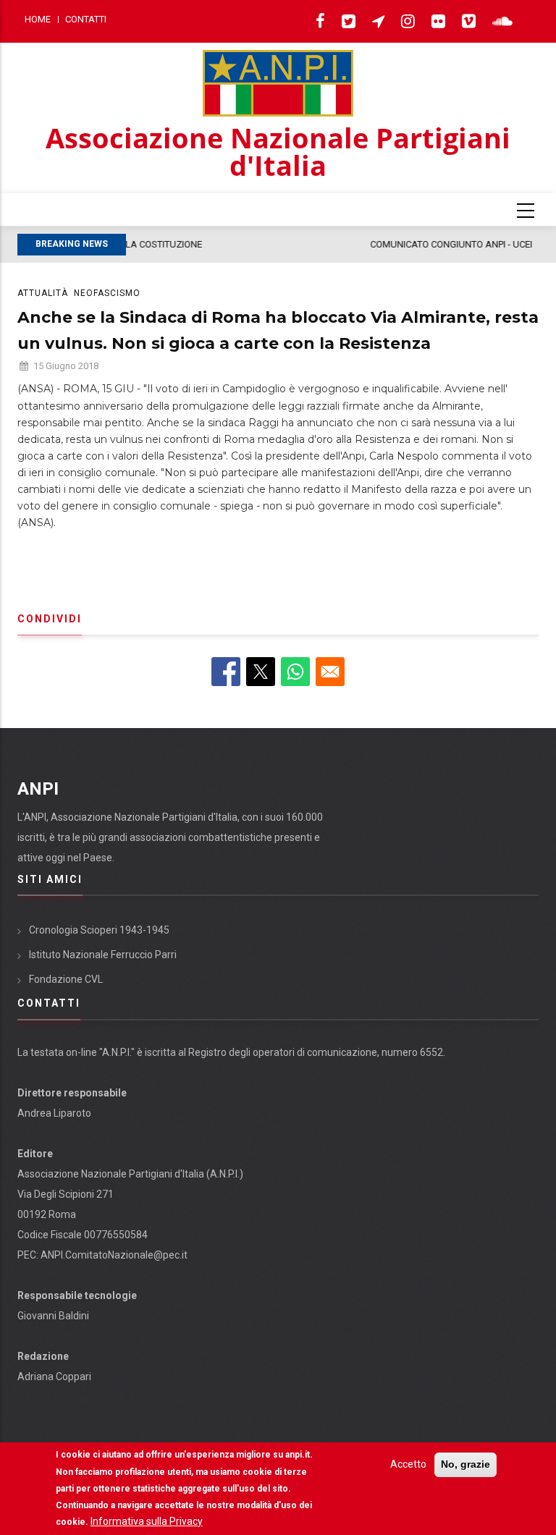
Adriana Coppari (54, 1376)
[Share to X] (260, 671)
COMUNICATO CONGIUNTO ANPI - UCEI (232, 244)
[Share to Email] (330, 671)
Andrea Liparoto (54, 1113)
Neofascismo (107, 293)
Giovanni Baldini (53, 1316)
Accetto (408, 1464)
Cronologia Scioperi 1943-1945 (99, 930)
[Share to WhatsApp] (295, 671)
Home (38, 19)
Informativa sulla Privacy (146, 1521)
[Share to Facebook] (225, 671)
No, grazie (465, 1464)
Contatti (85, 19)
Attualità (42, 293)
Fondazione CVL (66, 979)
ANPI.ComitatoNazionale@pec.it (114, 1255)
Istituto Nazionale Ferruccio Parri (103, 954)
